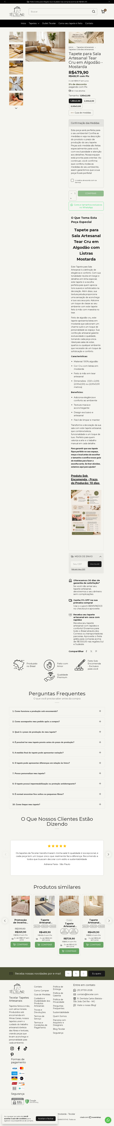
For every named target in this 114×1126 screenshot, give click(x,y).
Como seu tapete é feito (70, 23)
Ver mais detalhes (78, 91)
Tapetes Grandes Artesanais (81, 49)
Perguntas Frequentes (58, 1007)
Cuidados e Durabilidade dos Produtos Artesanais (42, 1002)
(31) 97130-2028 (84, 990)
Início (23, 23)
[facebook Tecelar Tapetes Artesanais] (19, 1048)
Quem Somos (60, 1016)
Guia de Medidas (42, 994)
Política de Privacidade (58, 1000)
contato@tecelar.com (87, 994)
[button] (86, 206)
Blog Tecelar (59, 1029)
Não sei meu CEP (78, 569)
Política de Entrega (58, 987)
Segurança (58, 1033)
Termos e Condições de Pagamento (40, 1025)
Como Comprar (41, 990)
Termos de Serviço (39, 1017)
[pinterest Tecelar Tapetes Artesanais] (12, 1055)
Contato (89, 23)
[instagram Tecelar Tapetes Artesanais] (12, 1048)
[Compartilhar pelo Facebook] (86, 651)
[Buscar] (93, 11)
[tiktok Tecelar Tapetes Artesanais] (25, 1048)
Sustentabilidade (61, 1012)
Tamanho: (79, 95)
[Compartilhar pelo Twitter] (91, 651)
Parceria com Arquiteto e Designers (59, 1022)
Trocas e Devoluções (40, 1011)
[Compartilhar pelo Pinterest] (96, 651)
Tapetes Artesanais (85, 47)
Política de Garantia (58, 994)
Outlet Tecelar (49, 23)
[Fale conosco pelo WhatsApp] (108, 1120)
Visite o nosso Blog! (86, 1005)
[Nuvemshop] (90, 1118)
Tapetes (33, 23)
